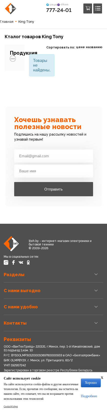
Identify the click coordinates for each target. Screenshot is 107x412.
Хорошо (91, 383)
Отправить (53, 189)
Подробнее (89, 396)
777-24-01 (58, 10)
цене (80, 47)
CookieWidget (11, 406)
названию (94, 47)
